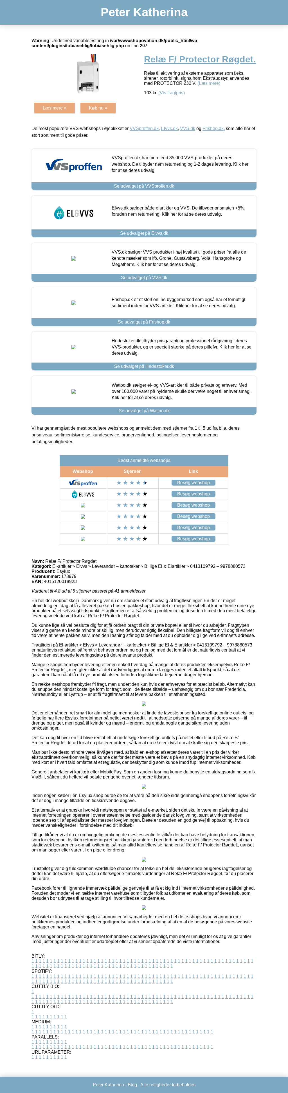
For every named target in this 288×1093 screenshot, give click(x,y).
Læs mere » (54, 108)
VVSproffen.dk (144, 128)
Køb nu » (98, 108)
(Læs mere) (208, 83)
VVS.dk (187, 128)
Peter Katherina (144, 12)
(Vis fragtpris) (171, 92)
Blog (132, 1084)
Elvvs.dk (169, 128)
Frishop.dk (213, 128)
